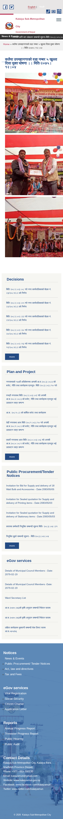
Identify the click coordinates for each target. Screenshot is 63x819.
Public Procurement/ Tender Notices (27, 663)
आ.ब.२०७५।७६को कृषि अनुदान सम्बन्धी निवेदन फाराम (27, 607)
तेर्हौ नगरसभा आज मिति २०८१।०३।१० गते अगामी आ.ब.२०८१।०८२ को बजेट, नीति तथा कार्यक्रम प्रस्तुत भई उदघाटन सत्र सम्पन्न (31, 426)
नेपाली (41, 7)
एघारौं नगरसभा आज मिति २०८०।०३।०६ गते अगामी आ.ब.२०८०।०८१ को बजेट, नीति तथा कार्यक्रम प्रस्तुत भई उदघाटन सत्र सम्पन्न (31, 443)
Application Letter (16, 709)
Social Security (14, 698)
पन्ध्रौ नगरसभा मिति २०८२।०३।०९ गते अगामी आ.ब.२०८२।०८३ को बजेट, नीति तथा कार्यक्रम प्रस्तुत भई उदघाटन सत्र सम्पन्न (31, 399)
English (32, 7)
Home (6, 44)
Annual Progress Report (20, 728)
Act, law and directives (19, 669)
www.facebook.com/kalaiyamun (33, 784)
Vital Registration (15, 693)
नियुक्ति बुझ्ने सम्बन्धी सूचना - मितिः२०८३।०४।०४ (27, 536)
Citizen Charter (14, 704)
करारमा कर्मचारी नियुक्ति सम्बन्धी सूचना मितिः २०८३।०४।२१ (31, 526)
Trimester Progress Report (21, 733)
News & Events (14, 658)
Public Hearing (14, 738)
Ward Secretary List (15, 598)
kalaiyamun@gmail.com (24, 775)
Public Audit (12, 744)
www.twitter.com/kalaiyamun (27, 788)
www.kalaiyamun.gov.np (27, 780)
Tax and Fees (13, 674)
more (12, 356)
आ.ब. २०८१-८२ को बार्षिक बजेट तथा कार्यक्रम (26, 412)
